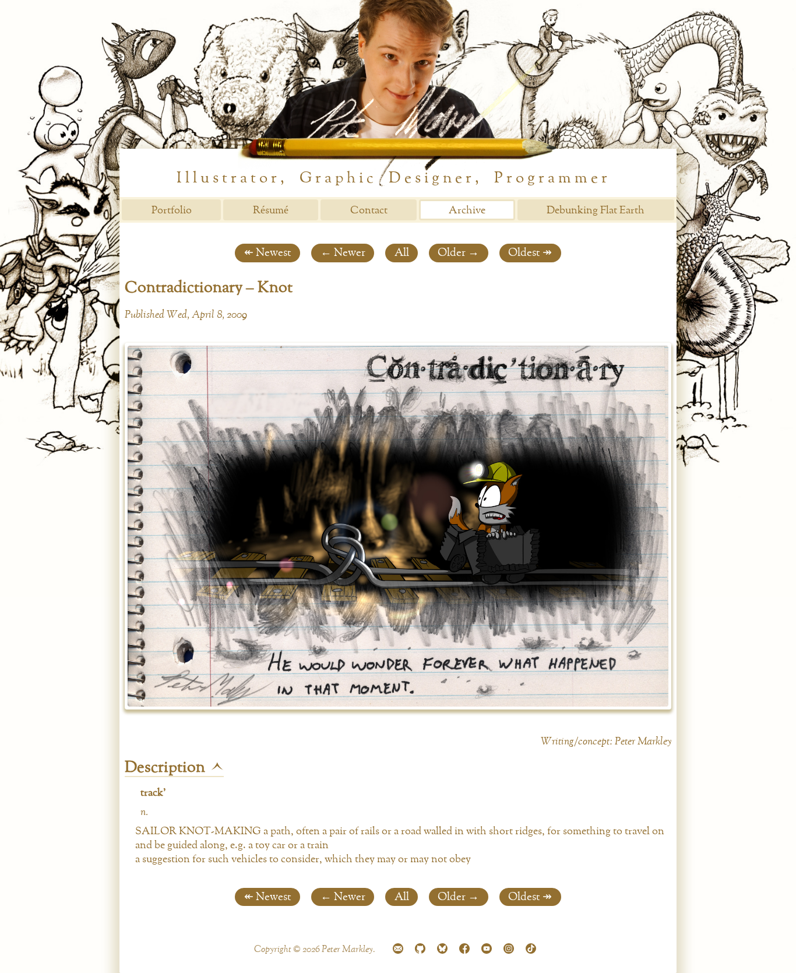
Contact (369, 210)
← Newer (342, 252)
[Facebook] (464, 950)
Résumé (270, 210)
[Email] (398, 950)
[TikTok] (531, 950)
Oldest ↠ (530, 252)
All (402, 252)
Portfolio (172, 210)
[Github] (420, 950)
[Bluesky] (442, 950)
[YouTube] (486, 950)
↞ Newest (267, 252)
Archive (467, 210)
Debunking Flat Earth (595, 210)
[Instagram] (508, 950)
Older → (458, 252)
